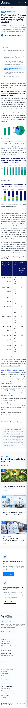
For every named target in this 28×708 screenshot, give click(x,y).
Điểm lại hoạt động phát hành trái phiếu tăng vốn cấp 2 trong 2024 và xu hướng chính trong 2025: (14, 52)
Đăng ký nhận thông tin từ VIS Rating (12, 76)
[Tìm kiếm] (13, 2)
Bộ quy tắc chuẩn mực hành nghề (8, 693)
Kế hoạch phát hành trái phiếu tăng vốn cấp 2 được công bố (14, 73)
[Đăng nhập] (22, 2)
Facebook (12, 388)
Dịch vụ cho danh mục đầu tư (7, 648)
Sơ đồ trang (3, 697)
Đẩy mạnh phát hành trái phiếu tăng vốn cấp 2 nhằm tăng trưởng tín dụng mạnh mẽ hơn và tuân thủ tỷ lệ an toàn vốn (14, 57)
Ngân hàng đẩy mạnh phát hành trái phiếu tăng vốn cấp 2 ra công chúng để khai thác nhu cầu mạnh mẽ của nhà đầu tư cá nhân (13, 63)
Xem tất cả (3, 465)
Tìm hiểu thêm (9, 602)
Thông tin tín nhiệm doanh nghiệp (8, 645)
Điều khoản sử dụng (5, 688)
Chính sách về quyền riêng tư (7, 690)
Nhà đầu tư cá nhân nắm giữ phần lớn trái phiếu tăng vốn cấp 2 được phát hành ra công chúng (13, 68)
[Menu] (25, 2)
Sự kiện (2, 683)
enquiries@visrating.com (10, 631)
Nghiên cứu (3, 663)
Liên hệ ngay (8, 574)
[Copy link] (21, 421)
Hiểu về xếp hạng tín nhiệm (7, 657)
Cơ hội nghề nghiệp (5, 675)
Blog (7, 7)
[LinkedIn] (10, 421)
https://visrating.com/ (6, 383)
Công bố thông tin (5, 673)
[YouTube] (10, 621)
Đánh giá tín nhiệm (5, 643)
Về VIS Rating (4, 671)
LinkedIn (6, 388)
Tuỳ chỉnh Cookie (5, 695)
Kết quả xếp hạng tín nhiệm (7, 655)
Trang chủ (3, 7)
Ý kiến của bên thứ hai (6, 650)
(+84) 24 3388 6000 (11, 630)
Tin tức (2, 681)
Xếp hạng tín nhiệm (5, 641)
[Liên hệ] (16, 2)
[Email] (17, 421)
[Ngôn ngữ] (19, 2)
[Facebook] (14, 421)
